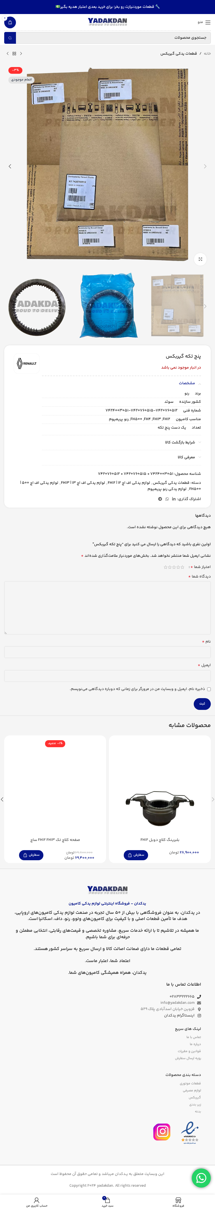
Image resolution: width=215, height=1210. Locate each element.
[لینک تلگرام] (160, 499)
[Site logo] (107, 22)
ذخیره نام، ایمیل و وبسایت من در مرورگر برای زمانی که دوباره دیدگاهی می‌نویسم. (137, 689)
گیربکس (195, 1097)
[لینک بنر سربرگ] (107, 7)
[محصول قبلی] (21, 53)
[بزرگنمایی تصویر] (200, 259)
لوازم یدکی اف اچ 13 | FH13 (83, 483)
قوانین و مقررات (189, 1051)
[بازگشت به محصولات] (14, 53)
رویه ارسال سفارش (188, 1058)
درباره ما (195, 1044)
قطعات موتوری (190, 1083)
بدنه (198, 1111)
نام (206, 642)
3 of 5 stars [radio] (174, 567)
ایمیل (204, 665)
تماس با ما (193, 1037)
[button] (205, 166)
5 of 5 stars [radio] (165, 567)
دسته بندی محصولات (183, 1075)
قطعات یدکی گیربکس (178, 54)
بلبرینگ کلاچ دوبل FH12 (160, 840)
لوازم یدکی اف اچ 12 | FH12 (129, 483)
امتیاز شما (200, 567)
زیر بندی (195, 1104)
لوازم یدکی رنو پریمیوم (167, 489)
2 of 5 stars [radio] (178, 567)
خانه (207, 54)
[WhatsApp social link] (167, 499)
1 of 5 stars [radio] (182, 567)
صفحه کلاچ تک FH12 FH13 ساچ (55, 840)
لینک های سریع (188, 1029)
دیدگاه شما (199, 577)
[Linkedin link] (173, 499)
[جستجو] (10, 38)
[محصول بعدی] (7, 53)
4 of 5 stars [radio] (170, 567)
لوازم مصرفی (192, 1090)
